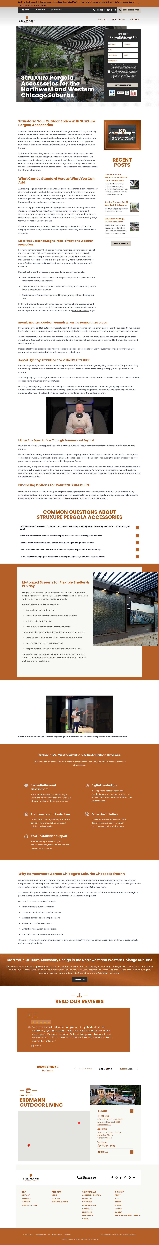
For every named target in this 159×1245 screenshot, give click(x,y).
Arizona (102, 1152)
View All (85, 1219)
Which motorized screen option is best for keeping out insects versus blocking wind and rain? (61, 535)
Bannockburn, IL (89, 1205)
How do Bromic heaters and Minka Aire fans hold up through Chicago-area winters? (57, 542)
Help (24, 1192)
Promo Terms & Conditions (61, 1234)
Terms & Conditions (42, 1234)
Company (119, 1192)
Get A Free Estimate (131, 10)
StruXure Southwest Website (127, 1215)
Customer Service (29, 1205)
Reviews (118, 1205)
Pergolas (117, 19)
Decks (101, 19)
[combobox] (115, 55)
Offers (118, 1202)
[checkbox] (109, 71)
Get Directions (104, 1124)
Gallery (134, 19)
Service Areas (58, 10)
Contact (41, 10)
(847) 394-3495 (106, 1145)
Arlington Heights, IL (91, 1195)
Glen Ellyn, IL (87, 1215)
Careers (118, 1208)
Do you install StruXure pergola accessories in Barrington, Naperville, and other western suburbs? (62, 556)
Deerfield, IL (87, 1208)
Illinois (102, 1111)
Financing (26, 1202)
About (27, 10)
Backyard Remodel (60, 1202)
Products (56, 1192)
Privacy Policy (28, 1234)
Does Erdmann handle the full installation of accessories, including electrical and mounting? (60, 549)
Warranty (26, 1198)
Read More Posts (121, 244)
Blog (117, 1198)
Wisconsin (87, 1202)
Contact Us (79, 979)
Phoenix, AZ (87, 1198)
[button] (79, 1123)
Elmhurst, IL (87, 1212)
